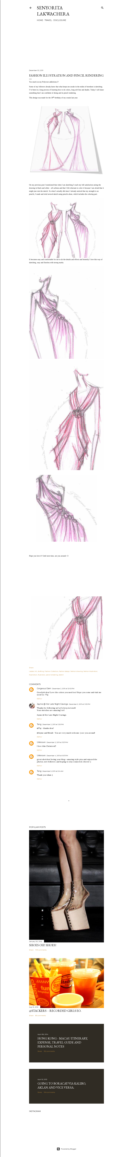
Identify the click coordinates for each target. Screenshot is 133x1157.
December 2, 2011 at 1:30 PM (53, 724)
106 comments (49, 1092)
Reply (39, 699)
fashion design (64, 671)
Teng (39, 724)
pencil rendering (52, 675)
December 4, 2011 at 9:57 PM (57, 756)
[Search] (102, 7)
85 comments (40, 1015)
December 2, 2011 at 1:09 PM (79, 704)
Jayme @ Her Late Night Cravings (52, 704)
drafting (41, 671)
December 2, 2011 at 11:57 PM (57, 742)
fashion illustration (90, 671)
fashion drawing (77, 671)
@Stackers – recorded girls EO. (55, 1011)
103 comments (40, 950)
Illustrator (41, 675)
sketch (61, 675)
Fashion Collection (51, 671)
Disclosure (59, 20)
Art (36, 671)
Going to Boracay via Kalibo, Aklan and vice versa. (62, 1085)
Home (40, 20)
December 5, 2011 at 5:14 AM (52, 771)
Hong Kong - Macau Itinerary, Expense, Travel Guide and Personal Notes (63, 1042)
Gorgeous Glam (44, 688)
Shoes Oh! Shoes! (42, 945)
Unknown (41, 742)
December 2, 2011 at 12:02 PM (63, 688)
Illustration (33, 675)
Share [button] (31, 668)
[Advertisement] (66, 44)
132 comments (49, 1051)
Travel (48, 20)
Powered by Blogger (68, 1149)
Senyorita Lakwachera (53, 11)
